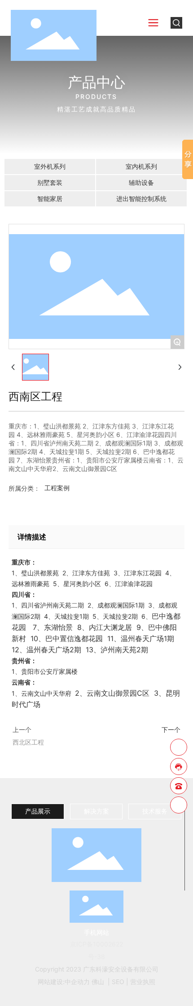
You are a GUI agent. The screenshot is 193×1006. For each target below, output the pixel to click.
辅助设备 (141, 182)
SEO (118, 981)
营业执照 (142, 981)
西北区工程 (28, 742)
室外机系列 (50, 166)
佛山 (98, 981)
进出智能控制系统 (141, 198)
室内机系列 (141, 166)
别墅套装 (49, 182)
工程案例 (57, 488)
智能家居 (49, 198)
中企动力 (77, 981)
